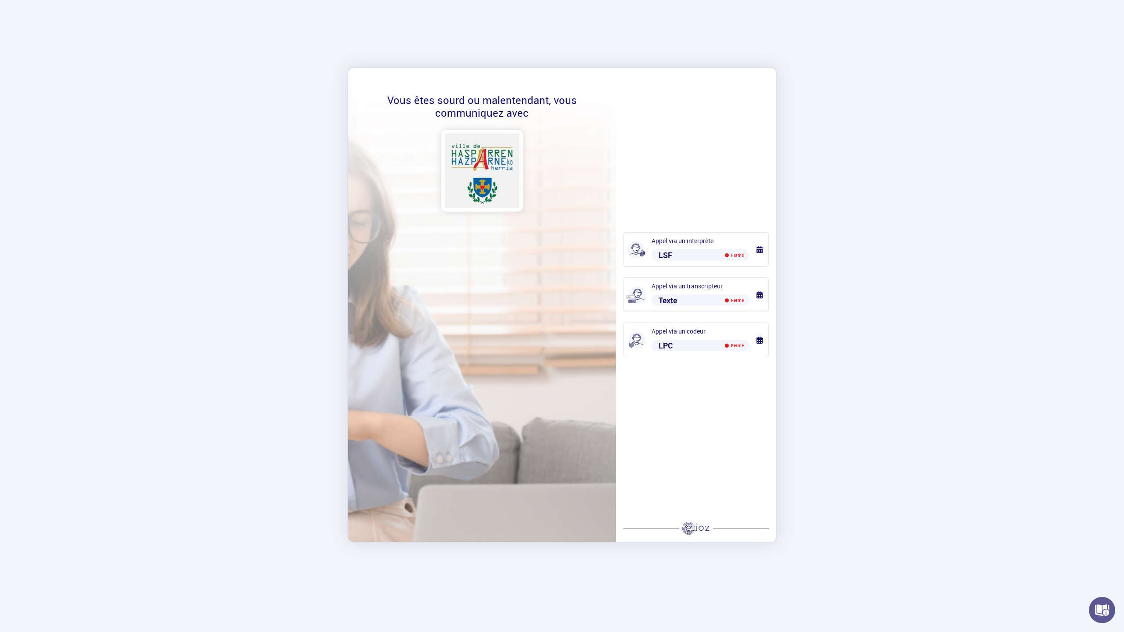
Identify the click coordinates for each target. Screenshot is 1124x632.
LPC (701, 345)
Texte (701, 300)
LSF (701, 255)
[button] (760, 249)
